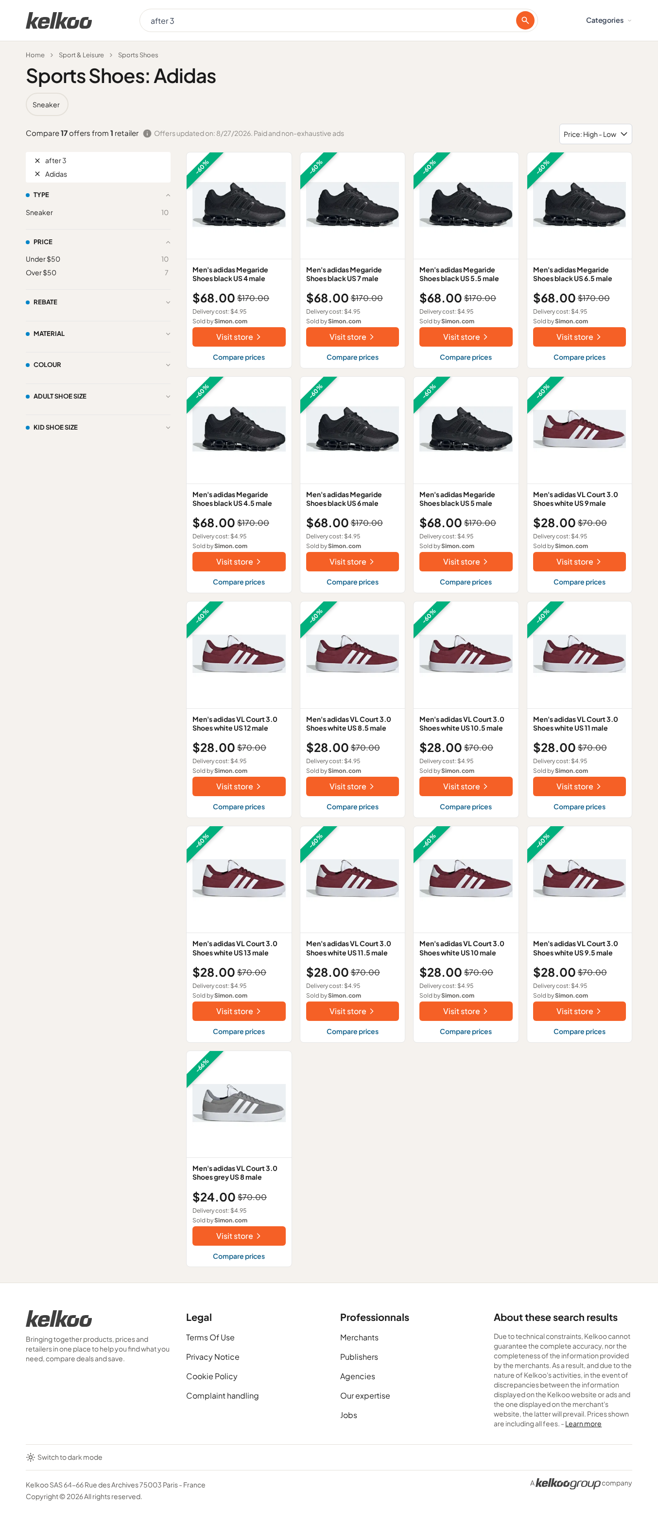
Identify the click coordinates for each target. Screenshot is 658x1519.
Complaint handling (222, 1395)
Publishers (359, 1357)
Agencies (357, 1376)
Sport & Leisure (81, 55)
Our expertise (365, 1395)
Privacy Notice (213, 1357)
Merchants (359, 1337)
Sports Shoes (138, 55)
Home (35, 55)
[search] (525, 20)
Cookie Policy (212, 1376)
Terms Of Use (210, 1337)
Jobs (348, 1415)
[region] (329, 104)
